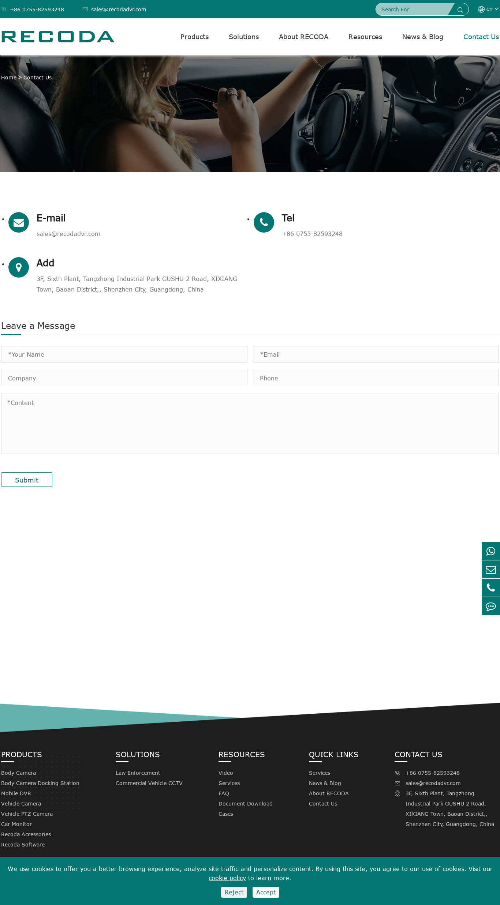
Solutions (244, 37)
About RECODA (303, 37)
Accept (266, 892)
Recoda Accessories (26, 834)
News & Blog (422, 37)
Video (226, 773)
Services (229, 783)
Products (194, 37)
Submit (26, 480)
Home (8, 77)
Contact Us (481, 37)
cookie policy (227, 878)
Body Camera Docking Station (40, 783)
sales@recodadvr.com (114, 9)
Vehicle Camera (21, 803)
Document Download (246, 803)
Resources (365, 37)
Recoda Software (23, 844)
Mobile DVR (16, 793)
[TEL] (491, 588)
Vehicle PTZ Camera (27, 814)
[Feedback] (491, 606)
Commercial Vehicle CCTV (149, 783)
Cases (226, 814)
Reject (234, 892)
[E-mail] (491, 569)
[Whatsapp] (491, 551)
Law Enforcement (138, 773)
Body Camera (18, 773)
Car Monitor (16, 824)
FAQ (224, 793)
